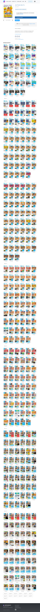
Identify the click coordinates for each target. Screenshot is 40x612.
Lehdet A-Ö (14, 1)
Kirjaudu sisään (32, 23)
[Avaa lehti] (6, 47)
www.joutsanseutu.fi (18, 34)
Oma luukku (8, 1)
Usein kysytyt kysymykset (8, 607)
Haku (23, 1)
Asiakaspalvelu (6, 606)
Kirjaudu (30, 1)
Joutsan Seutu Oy (20, 39)
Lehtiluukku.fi (8, 605)
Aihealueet (19, 1)
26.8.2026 (21, 13)
